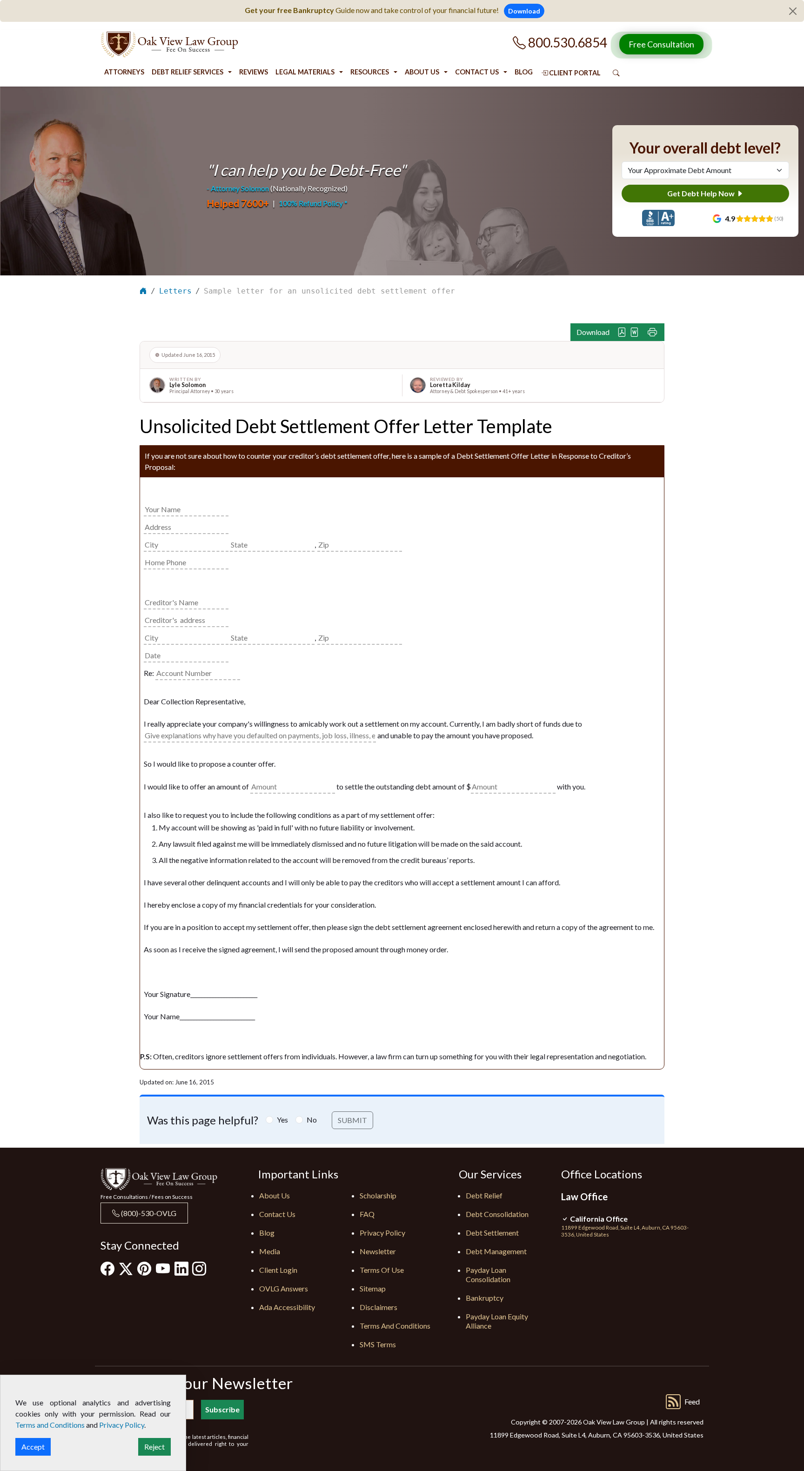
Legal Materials (305, 72)
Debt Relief (484, 1195)
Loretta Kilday (450, 384)
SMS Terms (378, 1344)
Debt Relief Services (187, 72)
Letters (175, 291)
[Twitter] (126, 1269)
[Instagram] (199, 1268)
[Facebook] (107, 1268)
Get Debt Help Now (701, 193)
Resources (369, 72)
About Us (422, 72)
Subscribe (222, 1409)
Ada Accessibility (287, 1307)
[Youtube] (163, 1268)
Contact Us (477, 72)
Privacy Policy (382, 1232)
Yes (282, 1119)
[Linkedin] (181, 1268)
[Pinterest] (144, 1268)
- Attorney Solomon (238, 188)
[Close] (793, 11)
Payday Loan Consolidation (488, 1274)
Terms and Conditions (395, 1325)
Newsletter (378, 1251)
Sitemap (373, 1288)
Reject (154, 1446)
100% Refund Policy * (313, 203)
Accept (33, 1446)
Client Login (278, 1269)
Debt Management (496, 1251)
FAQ (367, 1214)
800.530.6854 (566, 42)
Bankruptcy (484, 1297)
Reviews (253, 72)
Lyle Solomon (187, 384)
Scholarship (378, 1195)
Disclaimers (378, 1307)
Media (269, 1251)
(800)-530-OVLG (148, 1213)
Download (524, 11)
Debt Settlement (492, 1232)
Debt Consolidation (497, 1214)
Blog (524, 72)
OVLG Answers (283, 1288)
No (312, 1119)
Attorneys (124, 72)
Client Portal (574, 73)
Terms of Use (382, 1269)
